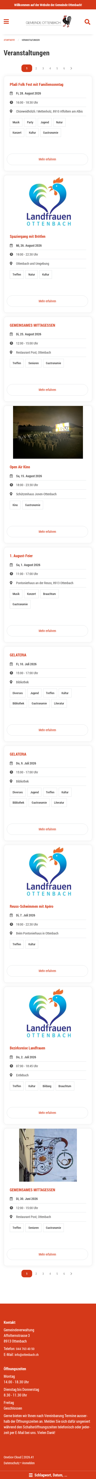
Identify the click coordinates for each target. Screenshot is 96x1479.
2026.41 (29, 1457)
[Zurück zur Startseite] (47, 22)
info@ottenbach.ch (27, 1354)
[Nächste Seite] (71, 68)
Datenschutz (12, 1463)
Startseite (9, 40)
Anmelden (28, 1463)
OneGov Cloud (12, 1457)
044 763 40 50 (25, 1349)
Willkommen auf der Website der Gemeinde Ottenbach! (48, 5)
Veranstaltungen (31, 40)
